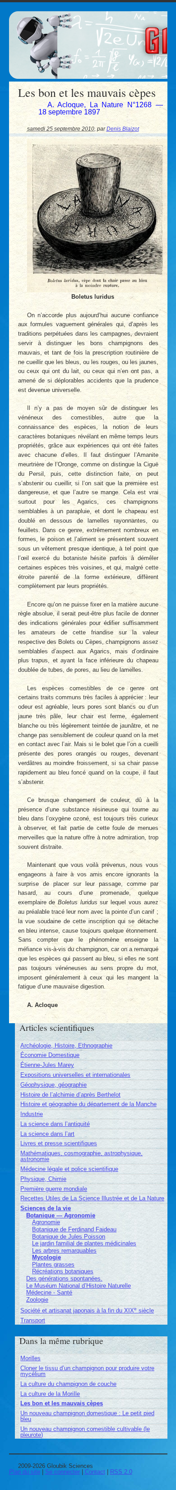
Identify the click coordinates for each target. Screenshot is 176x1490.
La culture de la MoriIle (50, 1393)
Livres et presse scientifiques (58, 1143)
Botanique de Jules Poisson (68, 1236)
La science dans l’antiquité (55, 1124)
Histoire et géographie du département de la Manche (88, 1104)
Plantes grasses (53, 1264)
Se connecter (62, 1471)
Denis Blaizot (123, 129)
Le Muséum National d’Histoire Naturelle (78, 1285)
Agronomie (46, 1222)
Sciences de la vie (45, 1208)
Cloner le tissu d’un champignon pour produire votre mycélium (87, 1371)
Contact (95, 1471)
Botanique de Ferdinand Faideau (74, 1229)
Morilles (30, 1358)
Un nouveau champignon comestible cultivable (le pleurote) (85, 1432)
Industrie (31, 1114)
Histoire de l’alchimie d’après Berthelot (70, 1094)
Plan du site (24, 1471)
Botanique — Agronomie (60, 1215)
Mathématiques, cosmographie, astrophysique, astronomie (81, 1156)
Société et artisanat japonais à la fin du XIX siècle (87, 1310)
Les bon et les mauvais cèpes (61, 1403)
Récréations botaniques (62, 1271)
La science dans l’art (47, 1133)
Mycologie (46, 1257)
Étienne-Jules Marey (47, 1065)
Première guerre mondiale (53, 1188)
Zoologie (37, 1299)
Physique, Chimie (43, 1179)
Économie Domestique (49, 1055)
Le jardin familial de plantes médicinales (84, 1243)
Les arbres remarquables (64, 1250)
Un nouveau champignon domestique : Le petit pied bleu (87, 1416)
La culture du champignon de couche (68, 1384)
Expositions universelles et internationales (75, 1074)
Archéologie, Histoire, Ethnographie (66, 1045)
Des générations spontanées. (64, 1278)
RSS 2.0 (121, 1471)
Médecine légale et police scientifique (69, 1169)
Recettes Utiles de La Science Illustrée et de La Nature (92, 1198)
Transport (32, 1320)
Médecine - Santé (49, 1292)
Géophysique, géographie (53, 1084)
